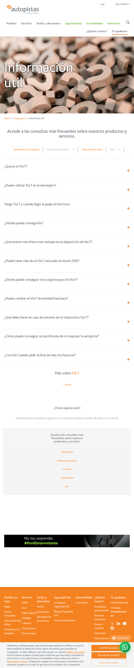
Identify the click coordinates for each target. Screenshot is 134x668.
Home (7, 118)
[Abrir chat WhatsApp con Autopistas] (125, 647)
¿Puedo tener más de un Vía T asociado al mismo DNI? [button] (41, 261)
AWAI (25, 602)
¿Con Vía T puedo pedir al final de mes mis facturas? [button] (40, 355)
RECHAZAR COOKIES (109, 655)
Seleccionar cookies (108, 662)
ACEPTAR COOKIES (109, 648)
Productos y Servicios (67, 460)
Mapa (7, 606)
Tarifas (40, 606)
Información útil (119, 602)
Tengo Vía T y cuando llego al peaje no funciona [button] (36, 204)
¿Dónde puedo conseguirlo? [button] (23, 223)
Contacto (116, 607)
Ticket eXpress (67, 477)
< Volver (67, 384)
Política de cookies (76, 652)
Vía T (75, 373)
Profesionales (29, 633)
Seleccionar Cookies (17, 661)
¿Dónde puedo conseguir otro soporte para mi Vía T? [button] (41, 280)
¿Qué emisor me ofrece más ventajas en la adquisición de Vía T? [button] (48, 242)
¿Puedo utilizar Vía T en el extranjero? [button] (30, 185)
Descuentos (43, 611)
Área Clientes (67, 452)
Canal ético (100, 633)
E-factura (67, 469)
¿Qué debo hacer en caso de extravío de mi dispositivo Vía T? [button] (46, 317)
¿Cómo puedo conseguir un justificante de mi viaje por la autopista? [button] (51, 336)
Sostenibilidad (94, 23)
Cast (102, 4)
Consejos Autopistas (65, 620)
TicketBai (26, 618)
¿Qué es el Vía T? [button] (15, 166)
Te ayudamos (19, 118)
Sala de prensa (102, 638)
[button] (128, 170)
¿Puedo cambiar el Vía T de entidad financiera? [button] (36, 298)
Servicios (27, 597)
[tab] (67, 166)
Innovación (113, 23)
